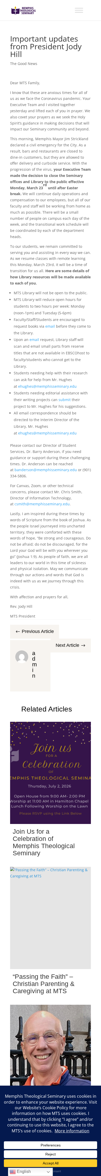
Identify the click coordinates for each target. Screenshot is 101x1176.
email (50, 326)
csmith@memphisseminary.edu (42, 503)
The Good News (23, 63)
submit (65, 399)
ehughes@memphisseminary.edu (47, 386)
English (23, 1171)
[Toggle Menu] (79, 10)
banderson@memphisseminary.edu (46, 469)
